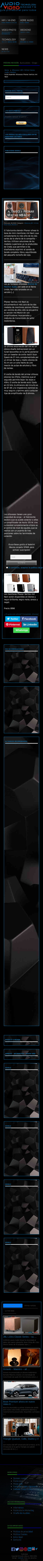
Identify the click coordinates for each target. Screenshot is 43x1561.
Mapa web (17, 1483)
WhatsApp (21, 630)
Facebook (30, 618)
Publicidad (18, 1481)
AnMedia (21, 1558)
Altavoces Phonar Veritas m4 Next (21, 214)
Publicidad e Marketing (23, 1510)
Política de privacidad (23, 1531)
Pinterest (14, 624)
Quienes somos (20, 1478)
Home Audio (7, 225)
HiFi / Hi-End (25, 70)
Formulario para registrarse (25, 1486)
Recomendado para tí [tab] (13, 1305)
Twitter (14, 618)
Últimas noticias (30, 1305)
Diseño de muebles (21, 1513)
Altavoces (15, 70)
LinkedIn (31, 624)
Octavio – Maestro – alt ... (16, 1369)
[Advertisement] (21, 171)
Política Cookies (20, 1534)
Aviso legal (18, 1537)
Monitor (13, 72)
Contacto (17, 1539)
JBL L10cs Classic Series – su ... (19, 1336)
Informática (18, 1507)
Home (7, 70)
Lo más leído (9, 1311)
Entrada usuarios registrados (26, 1489)
